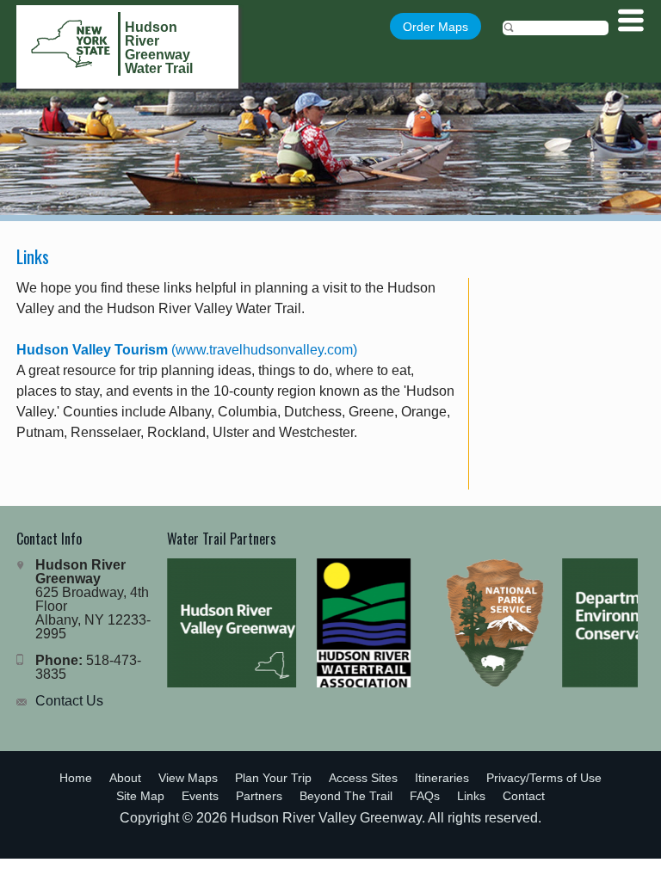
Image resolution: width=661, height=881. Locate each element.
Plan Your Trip (273, 778)
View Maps (188, 778)
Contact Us (69, 700)
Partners (259, 796)
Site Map (140, 796)
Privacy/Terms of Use (544, 778)
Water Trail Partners (221, 538)
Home (75, 778)
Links (471, 796)
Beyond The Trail (346, 796)
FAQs (425, 796)
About (125, 778)
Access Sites (363, 778)
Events (200, 796)
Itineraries (442, 778)
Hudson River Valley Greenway (326, 817)
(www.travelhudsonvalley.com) (186, 349)
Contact (524, 796)
